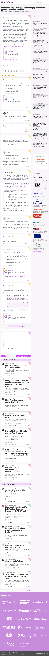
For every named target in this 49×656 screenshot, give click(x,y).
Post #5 (27, 166)
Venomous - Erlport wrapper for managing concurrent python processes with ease (23, 9)
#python (6, 11)
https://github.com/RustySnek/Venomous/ (13, 46)
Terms (14, 654)
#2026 (13, 584)
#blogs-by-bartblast (20, 520)
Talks (42, 103)
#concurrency (16, 11)
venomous (10, 51)
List (17, 572)
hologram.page (9, 519)
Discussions (16, 526)
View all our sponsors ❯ (38, 251)
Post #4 (27, 146)
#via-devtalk (7, 499)
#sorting (14, 408)
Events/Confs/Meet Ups (10, 572)
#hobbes (21, 459)
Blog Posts (16, 488)
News (2, 5)
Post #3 (27, 131)
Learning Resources (36, 103)
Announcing (7, 5)
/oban (6, 567)
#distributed (16, 459)
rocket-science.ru (10, 498)
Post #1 (27, 107)
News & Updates (12, 559)
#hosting (7, 538)
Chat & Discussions (9, 526)
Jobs (43, 149)
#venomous (27, 11)
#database (11, 459)
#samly (10, 392)
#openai (19, 423)
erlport (4, 22)
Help (9, 652)
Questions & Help (36, 79)
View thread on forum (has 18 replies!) (12, 335)
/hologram (7, 520)
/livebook (7, 423)
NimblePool (18, 140)
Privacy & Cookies (20, 654)
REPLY (3, 356)
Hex (7, 49)
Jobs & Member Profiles (37, 149)
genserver (7, 344)
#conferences (8, 584)
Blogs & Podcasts (9, 488)
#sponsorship (12, 520)
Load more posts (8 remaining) (16, 326)
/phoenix (7, 441)
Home (5, 348)
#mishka (15, 441)
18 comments (7, 62)
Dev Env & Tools (44, 85)
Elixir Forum (44, 74)
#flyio (11, 538)
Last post (27, 352)
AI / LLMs (42, 89)
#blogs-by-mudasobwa (15, 499)
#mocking (7, 553)
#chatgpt (15, 423)
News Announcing (43, 71)
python (6, 339)
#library (2, 11)
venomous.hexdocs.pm (9, 57)
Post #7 (27, 231)
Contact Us (3, 652)
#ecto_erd (17, 477)
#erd (13, 477)
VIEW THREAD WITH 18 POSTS (24, 356)
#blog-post (23, 499)
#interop (14, 567)
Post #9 (27, 280)
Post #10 (27, 321)
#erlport (11, 11)
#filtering (24, 408)
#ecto (6, 408)
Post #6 (27, 213)
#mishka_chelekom (9, 442)
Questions (42, 79)
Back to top (27, 590)
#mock (11, 553)
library (6, 337)
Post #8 (27, 243)
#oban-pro (19, 567)
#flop (28, 408)
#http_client (8, 373)
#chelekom (20, 441)
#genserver (22, 11)
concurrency (7, 342)
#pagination (19, 408)
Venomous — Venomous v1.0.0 (10, 59)
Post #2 (27, 120)
